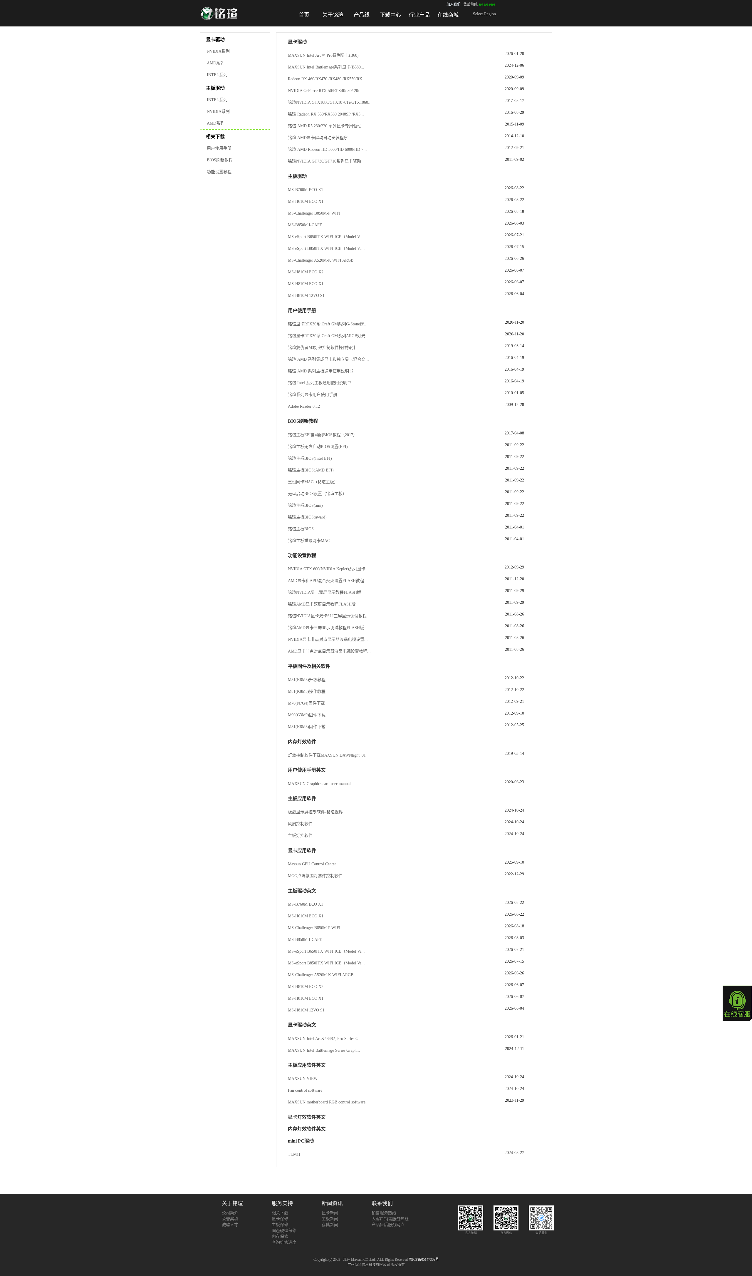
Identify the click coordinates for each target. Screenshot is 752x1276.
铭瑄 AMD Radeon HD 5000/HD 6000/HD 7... (327, 149)
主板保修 (280, 1225)
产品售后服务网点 (388, 1225)
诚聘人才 (230, 1225)
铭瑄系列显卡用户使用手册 (312, 394)
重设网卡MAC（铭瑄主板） (313, 482)
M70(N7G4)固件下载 (306, 703)
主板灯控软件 (300, 835)
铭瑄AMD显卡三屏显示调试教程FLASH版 (326, 628)
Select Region (484, 14)
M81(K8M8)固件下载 (306, 727)
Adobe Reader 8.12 (304, 406)
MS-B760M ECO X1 (305, 190)
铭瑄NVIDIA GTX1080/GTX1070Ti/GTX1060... (330, 102)
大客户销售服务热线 (390, 1219)
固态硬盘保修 (284, 1230)
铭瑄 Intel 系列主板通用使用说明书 (319, 383)
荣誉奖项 (230, 1219)
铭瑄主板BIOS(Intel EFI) (310, 458)
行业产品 (419, 15)
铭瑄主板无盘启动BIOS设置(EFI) (318, 446)
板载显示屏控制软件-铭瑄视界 (315, 812)
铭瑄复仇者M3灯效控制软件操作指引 (321, 347)
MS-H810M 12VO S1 (306, 295)
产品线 (362, 15)
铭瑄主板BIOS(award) (307, 517)
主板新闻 (330, 1219)
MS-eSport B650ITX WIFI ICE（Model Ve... (326, 237)
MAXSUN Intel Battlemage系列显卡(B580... (326, 67)
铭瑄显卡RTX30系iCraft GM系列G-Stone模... (327, 324)
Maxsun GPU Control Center (312, 864)
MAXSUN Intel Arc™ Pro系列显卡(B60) (323, 55)
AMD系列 (215, 63)
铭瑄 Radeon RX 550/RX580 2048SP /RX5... (326, 114)
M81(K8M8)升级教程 (306, 680)
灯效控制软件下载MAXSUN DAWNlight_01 (327, 755)
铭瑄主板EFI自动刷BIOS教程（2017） (322, 435)
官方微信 (506, 1233)
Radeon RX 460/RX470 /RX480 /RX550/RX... (327, 79)
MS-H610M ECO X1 (305, 201)
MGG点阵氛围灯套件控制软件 (315, 876)
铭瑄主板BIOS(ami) (305, 505)
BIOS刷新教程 (220, 160)
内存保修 (280, 1236)
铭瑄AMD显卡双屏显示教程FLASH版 (322, 604)
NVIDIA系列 (218, 51)
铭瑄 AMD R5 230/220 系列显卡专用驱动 (324, 126)
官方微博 (471, 1233)
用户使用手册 (219, 148)
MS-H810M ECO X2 (305, 272)
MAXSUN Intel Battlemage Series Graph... (324, 1050)
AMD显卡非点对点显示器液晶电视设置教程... (329, 651)
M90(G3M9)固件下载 (306, 715)
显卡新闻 (330, 1213)
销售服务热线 (384, 1213)
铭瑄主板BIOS (301, 529)
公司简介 (230, 1213)
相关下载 (280, 1213)
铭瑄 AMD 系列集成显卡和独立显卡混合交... (328, 359)
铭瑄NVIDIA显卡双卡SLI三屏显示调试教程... (329, 616)
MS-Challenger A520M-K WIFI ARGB (320, 260)
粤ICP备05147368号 (424, 1259)
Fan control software (305, 1090)
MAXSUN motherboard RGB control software (326, 1102)
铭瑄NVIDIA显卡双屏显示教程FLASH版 (324, 592)
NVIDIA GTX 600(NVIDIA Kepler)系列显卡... (328, 569)
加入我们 (453, 4)
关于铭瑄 (332, 15)
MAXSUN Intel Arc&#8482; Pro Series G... (325, 1038)
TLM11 (294, 1154)
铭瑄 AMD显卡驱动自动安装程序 (318, 138)
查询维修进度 (284, 1242)
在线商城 (448, 15)
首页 (304, 15)
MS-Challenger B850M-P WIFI (314, 213)
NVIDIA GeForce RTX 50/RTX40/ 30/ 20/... (325, 90)
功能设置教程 (219, 172)
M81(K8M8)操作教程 (306, 691)
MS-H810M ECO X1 (305, 284)
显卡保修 (280, 1219)
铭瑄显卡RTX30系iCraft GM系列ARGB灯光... (328, 336)
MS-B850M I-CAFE (305, 225)
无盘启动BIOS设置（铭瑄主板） (317, 493)
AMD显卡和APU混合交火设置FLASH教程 (326, 580)
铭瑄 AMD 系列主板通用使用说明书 (320, 371)
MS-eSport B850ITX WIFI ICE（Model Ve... (326, 248)
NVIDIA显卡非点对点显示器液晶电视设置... (328, 639)
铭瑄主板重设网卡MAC (309, 541)
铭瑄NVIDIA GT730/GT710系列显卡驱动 (324, 161)
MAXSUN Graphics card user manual (319, 784)
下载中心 (390, 15)
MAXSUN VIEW (303, 1078)
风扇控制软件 (300, 824)
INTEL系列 (217, 75)
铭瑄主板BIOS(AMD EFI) (311, 470)
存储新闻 (330, 1225)
